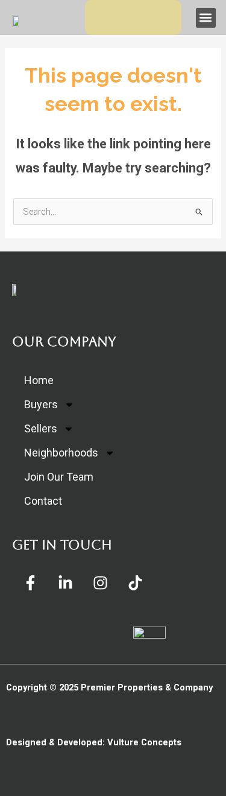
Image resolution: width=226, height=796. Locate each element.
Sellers (40, 428)
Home (39, 380)
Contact (43, 500)
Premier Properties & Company (147, 687)
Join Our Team (58, 476)
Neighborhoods (61, 452)
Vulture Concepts (144, 742)
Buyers (41, 404)
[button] (206, 18)
